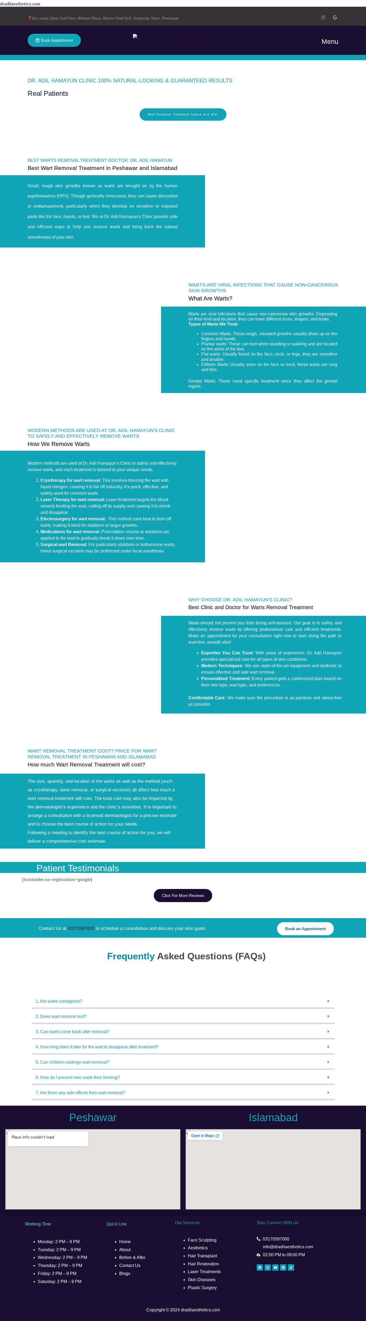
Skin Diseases (201, 1279)
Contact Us (129, 1265)
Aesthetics (198, 1248)
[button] (183, 1002)
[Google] (335, 18)
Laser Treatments (204, 1271)
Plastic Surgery (202, 1287)
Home (125, 1241)
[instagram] (323, 18)
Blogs (124, 1273)
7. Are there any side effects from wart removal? (80, 1092)
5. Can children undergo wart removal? (72, 1062)
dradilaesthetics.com (20, 4)
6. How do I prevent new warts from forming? (78, 1077)
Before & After (132, 1257)
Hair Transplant (203, 1256)
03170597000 (81, 928)
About (124, 1249)
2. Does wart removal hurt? (61, 1016)
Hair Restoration (203, 1264)
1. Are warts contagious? (59, 1001)
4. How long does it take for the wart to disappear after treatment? (97, 1047)
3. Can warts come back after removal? (72, 1031)
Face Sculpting (202, 1240)
